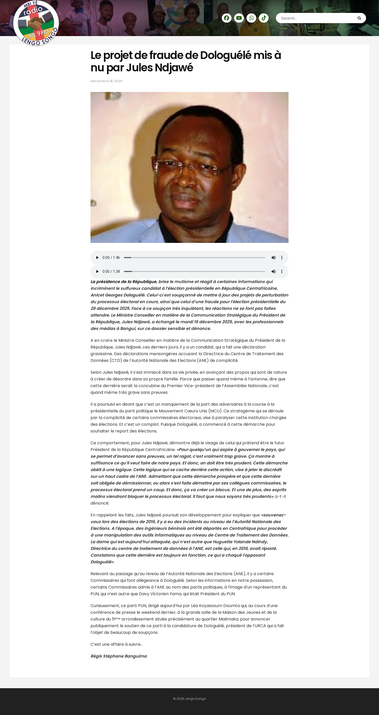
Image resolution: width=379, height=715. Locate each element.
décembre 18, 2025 (106, 81)
